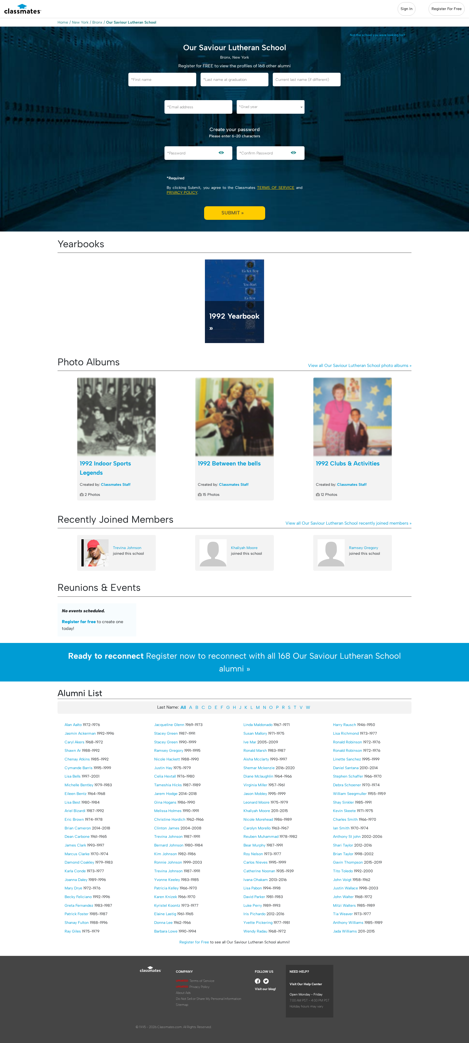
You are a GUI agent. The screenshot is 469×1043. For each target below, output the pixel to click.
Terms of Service (275, 187)
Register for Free (194, 942)
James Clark (75, 845)
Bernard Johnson (168, 845)
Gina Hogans (165, 802)
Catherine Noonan (259, 871)
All (183, 707)
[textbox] (271, 106)
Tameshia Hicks (168, 785)
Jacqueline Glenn (169, 724)
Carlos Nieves (255, 862)
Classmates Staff (116, 484)
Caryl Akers (74, 742)
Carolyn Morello (257, 828)
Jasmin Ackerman (80, 733)
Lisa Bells (73, 776)
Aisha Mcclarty (256, 759)
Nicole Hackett (167, 759)
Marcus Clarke (77, 854)
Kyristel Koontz (167, 905)
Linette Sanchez (347, 759)
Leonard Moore (256, 802)
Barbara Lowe (166, 931)
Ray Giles (73, 931)
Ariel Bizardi (75, 811)
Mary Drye (73, 888)
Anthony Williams (348, 922)
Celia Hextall (165, 776)
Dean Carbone (77, 836)
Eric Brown (74, 819)
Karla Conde (75, 871)
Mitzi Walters (344, 905)
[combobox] (271, 107)
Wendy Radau (255, 931)
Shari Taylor (343, 845)
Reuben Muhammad (260, 836)
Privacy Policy (182, 192)
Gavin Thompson (348, 862)
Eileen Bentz (76, 793)
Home (63, 22)
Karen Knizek (165, 897)
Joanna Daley (76, 879)
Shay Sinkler (343, 802)
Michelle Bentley (79, 785)
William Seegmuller (350, 793)
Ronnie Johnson (168, 862)
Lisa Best (72, 802)
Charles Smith (345, 819)
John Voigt (342, 879)
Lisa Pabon (252, 888)
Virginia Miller (255, 785)
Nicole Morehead (258, 819)
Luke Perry (252, 905)
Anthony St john (347, 836)
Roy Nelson (253, 854)
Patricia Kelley (166, 888)
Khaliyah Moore (244, 548)
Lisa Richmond (346, 733)
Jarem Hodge (166, 793)
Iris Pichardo (254, 914)
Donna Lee (163, 922)
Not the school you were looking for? (377, 35)
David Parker (254, 897)
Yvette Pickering (257, 922)
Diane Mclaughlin (258, 776)
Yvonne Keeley (167, 879)
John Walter (343, 897)
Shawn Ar (73, 750)
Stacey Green (166, 733)
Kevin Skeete (344, 811)
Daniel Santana (346, 768)
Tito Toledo (343, 871)
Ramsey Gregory (363, 548)
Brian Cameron (78, 828)
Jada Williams (345, 931)
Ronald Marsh (255, 750)
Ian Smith (341, 828)
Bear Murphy (254, 845)
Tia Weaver (343, 914)
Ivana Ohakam (255, 879)
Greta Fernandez (79, 905)
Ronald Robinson (347, 742)
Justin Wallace (345, 888)
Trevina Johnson (127, 548)
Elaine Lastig (165, 914)
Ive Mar (249, 742)
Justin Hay (163, 768)
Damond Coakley (79, 862)
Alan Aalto (73, 724)
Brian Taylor (343, 854)
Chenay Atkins (77, 759)
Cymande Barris (79, 768)
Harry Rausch (344, 724)
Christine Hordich (169, 819)
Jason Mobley (255, 793)
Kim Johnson (165, 854)
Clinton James (166, 828)
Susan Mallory (255, 733)
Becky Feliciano (78, 897)
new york (80, 22)
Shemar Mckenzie (259, 768)
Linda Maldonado (257, 724)
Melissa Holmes (168, 811)
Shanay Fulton (77, 922)
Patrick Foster (76, 914)
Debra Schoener (347, 785)
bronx (97, 22)
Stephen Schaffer (348, 776)
